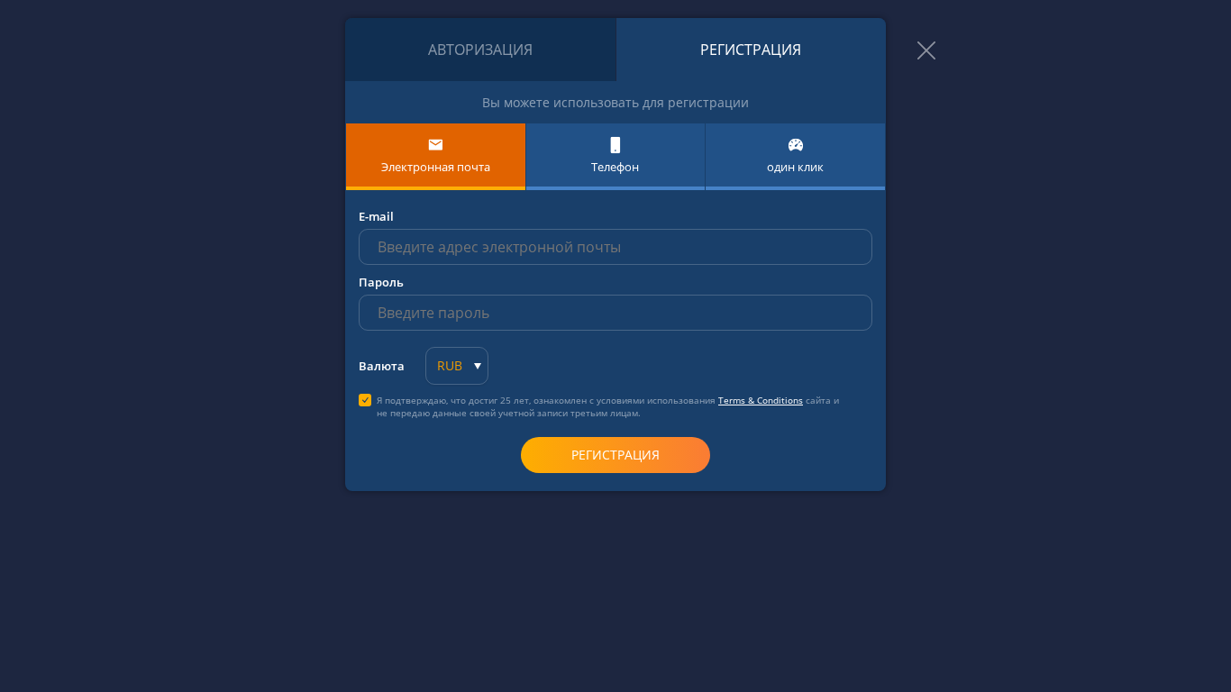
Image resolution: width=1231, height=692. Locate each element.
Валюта (382, 366)
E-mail (376, 216)
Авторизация (480, 49)
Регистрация (750, 49)
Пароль (381, 282)
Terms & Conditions (760, 400)
